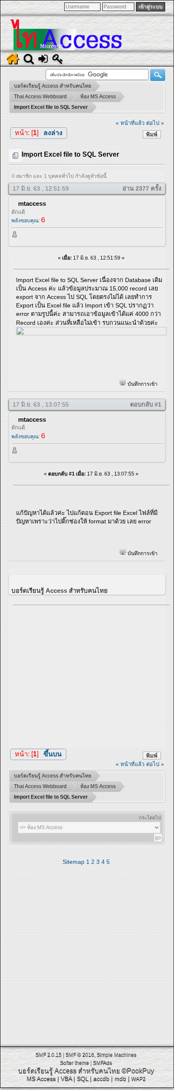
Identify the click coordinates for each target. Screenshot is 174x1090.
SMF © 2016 (79, 1054)
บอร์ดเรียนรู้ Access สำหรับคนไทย (69, 1070)
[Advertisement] (91, 674)
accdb (101, 1078)
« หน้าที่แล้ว (130, 123)
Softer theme (74, 1062)
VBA (66, 1078)
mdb (120, 1078)
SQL (82, 1078)
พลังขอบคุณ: (28, 221)
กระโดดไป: (150, 817)
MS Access (41, 1078)
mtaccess (32, 203)
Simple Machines (116, 1054)
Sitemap (73, 861)
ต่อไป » (155, 123)
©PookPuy (138, 1070)
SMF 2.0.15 (48, 1054)
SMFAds (102, 1062)
